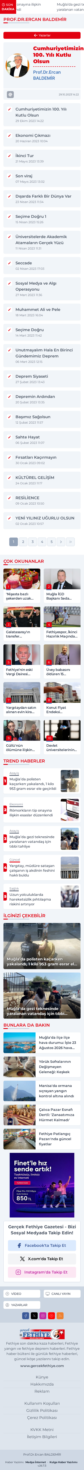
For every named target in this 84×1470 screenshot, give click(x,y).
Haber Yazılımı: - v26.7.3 (41, 1464)
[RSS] (60, 1315)
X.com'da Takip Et (45, 1258)
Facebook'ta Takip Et (45, 1245)
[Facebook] (25, 1315)
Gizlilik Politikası (42, 1410)
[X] (34, 1315)
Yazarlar (45, 35)
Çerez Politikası (42, 1417)
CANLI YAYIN (60, 1294)
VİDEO (16, 1294)
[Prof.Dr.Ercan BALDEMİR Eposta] (10, 94)
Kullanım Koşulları (42, 1403)
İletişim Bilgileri (42, 1436)
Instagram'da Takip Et (46, 1272)
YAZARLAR (19, 1305)
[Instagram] (42, 1315)
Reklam (42, 1391)
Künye (42, 1377)
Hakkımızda (42, 1384)
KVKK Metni (42, 1429)
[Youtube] (51, 1315)
